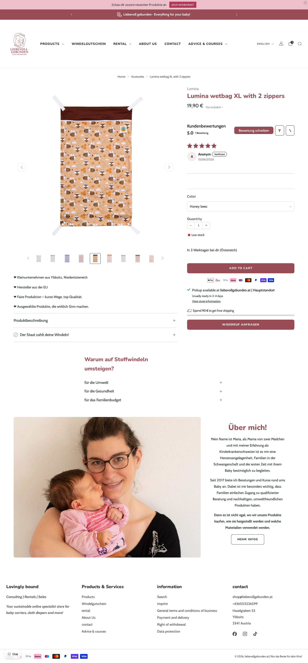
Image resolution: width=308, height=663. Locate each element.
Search (162, 597)
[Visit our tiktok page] (255, 634)
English (263, 44)
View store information (206, 301)
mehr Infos (247, 539)
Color (191, 196)
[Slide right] (162, 258)
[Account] (281, 44)
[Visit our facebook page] (234, 634)
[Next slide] (168, 167)
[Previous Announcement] (71, 14)
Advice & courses (205, 44)
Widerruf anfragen (240, 325)
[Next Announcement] (236, 14)
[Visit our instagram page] (245, 634)
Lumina (193, 88)
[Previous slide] (21, 167)
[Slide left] (28, 258)
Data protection (168, 631)
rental (120, 44)
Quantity (194, 219)
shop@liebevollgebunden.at (253, 597)
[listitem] (154, 14)
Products (50, 44)
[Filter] (279, 130)
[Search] (300, 44)
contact (172, 44)
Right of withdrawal (171, 624)
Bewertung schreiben (254, 130)
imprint (162, 604)
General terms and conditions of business (187, 610)
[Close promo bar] (305, 2)
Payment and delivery (173, 617)
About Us (148, 44)
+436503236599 (245, 604)
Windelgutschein (89, 44)
